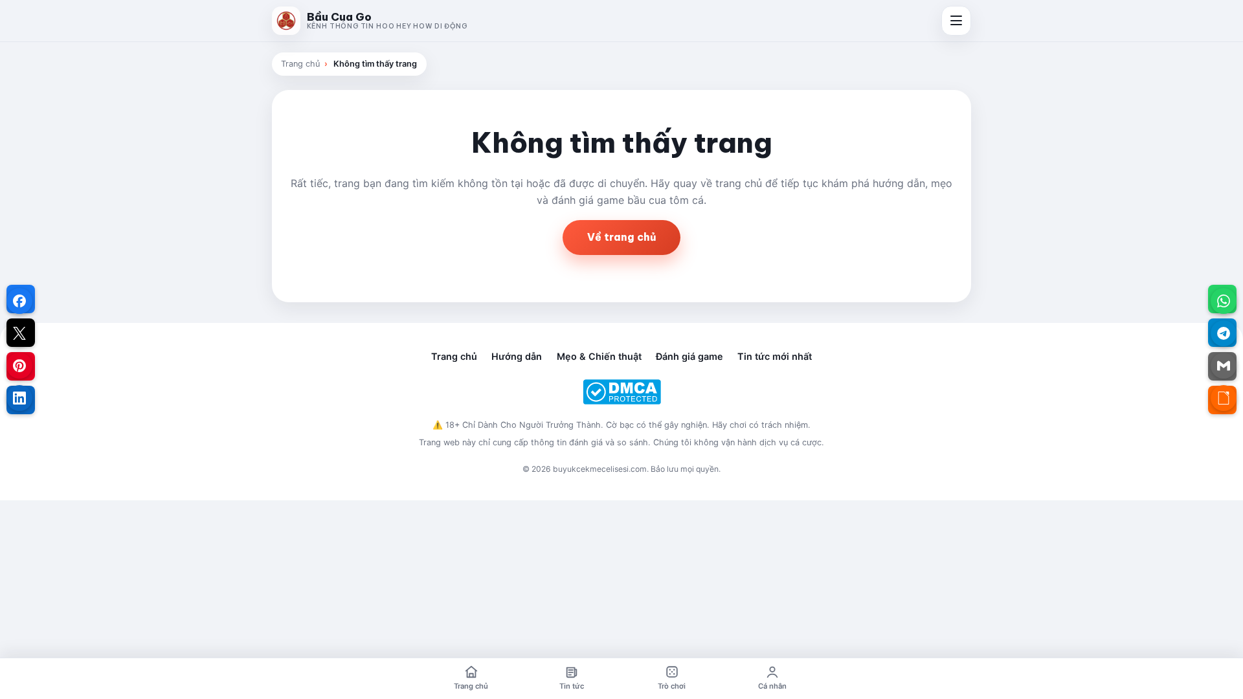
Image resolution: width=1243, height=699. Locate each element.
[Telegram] (1224, 333)
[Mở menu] (956, 21)
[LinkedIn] (19, 398)
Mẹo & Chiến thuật (599, 356)
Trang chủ (300, 64)
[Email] (1224, 366)
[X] (19, 333)
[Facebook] (19, 301)
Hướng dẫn (516, 356)
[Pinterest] (19, 366)
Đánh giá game (689, 356)
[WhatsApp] (1224, 301)
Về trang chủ (621, 236)
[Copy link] (1224, 398)
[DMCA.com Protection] (621, 392)
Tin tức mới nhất (774, 356)
